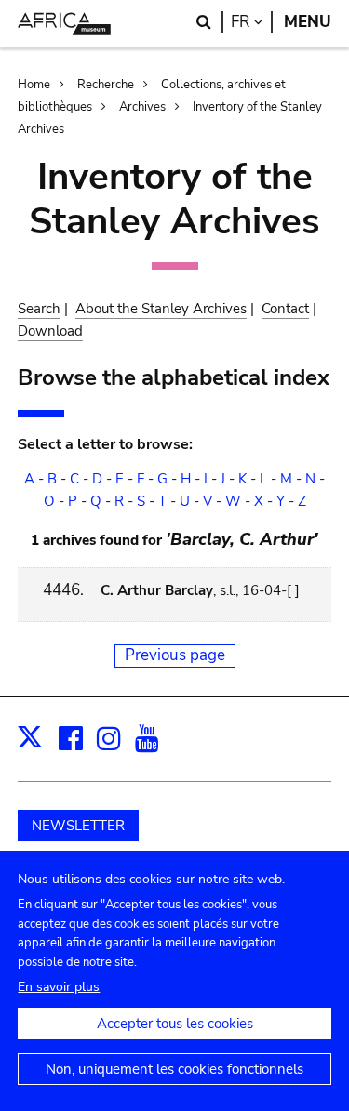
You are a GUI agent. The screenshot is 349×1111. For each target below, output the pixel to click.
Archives (142, 107)
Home (34, 84)
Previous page (175, 655)
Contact (285, 308)
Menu (307, 22)
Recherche (105, 84)
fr (252, 22)
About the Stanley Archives (161, 308)
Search (39, 308)
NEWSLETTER (78, 825)
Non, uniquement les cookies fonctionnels (174, 1069)
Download (50, 331)
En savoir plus (59, 987)
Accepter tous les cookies (175, 1023)
